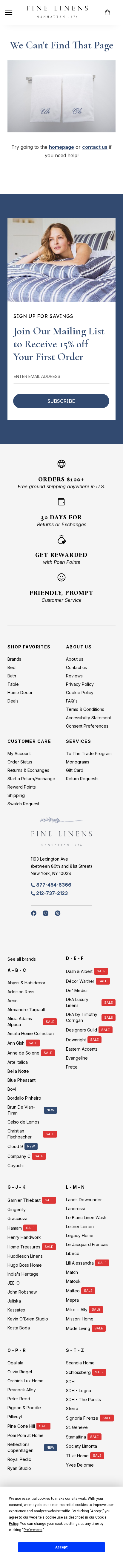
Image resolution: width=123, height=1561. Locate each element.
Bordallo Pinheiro (24, 1098)
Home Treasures (23, 1246)
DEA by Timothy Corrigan (81, 1017)
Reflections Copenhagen (20, 1447)
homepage (61, 147)
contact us (94, 147)
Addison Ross (20, 991)
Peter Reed (18, 1398)
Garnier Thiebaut (24, 1200)
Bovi (11, 1089)
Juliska (14, 1300)
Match (72, 1272)
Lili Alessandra (80, 1262)
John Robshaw (22, 1291)
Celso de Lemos (23, 1121)
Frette (72, 1066)
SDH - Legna (78, 1390)
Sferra (72, 1408)
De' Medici (76, 990)
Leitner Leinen (80, 1226)
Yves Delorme (80, 1464)
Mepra (72, 1300)
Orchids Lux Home (25, 1380)
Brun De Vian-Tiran (21, 1109)
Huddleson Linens (25, 1256)
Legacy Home (79, 1235)
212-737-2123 (52, 893)
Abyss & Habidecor (26, 982)
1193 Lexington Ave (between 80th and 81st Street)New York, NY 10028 (61, 866)
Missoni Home (79, 1318)
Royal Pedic (19, 1459)
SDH (70, 1381)
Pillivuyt (14, 1416)
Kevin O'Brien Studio (27, 1318)
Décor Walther (80, 981)
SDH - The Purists (83, 1399)
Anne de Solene (23, 1052)
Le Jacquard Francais (87, 1244)
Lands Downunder (84, 1199)
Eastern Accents (82, 1049)
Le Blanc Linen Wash (86, 1217)
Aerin (12, 1000)
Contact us (76, 667)
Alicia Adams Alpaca (19, 1021)
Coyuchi (15, 1165)
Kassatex (16, 1309)
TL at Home (77, 1455)
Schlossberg (78, 1372)
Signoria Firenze (82, 1418)
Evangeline (77, 1057)
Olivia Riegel (19, 1371)
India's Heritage (23, 1274)
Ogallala (15, 1362)
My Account (19, 753)
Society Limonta (81, 1446)
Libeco (72, 1253)
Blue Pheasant (21, 1080)
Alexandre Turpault (26, 1009)
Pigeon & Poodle (24, 1407)
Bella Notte (18, 1071)
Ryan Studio (19, 1468)
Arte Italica (17, 1062)
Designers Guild (81, 1029)
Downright (76, 1039)
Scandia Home (80, 1362)
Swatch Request (23, 803)
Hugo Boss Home (24, 1265)
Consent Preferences (87, 726)
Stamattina (76, 1436)
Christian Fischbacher (19, 1133)
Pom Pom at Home (25, 1435)
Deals (13, 700)
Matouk (73, 1281)
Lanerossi (75, 1208)
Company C (18, 1156)
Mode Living (78, 1328)
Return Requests (82, 778)
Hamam (14, 1228)
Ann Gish (15, 1043)
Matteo (73, 1290)
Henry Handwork (24, 1237)
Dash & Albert (79, 971)
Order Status (19, 761)
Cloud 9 (15, 1146)
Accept (61, 1547)
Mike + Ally (76, 1309)
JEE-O (13, 1282)
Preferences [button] (33, 1530)
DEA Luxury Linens (77, 1002)
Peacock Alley (21, 1389)
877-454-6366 (53, 885)
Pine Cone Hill (21, 1426)
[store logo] (57, 12)
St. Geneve (77, 1427)
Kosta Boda (18, 1327)
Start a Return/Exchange (31, 778)
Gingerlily (16, 1209)
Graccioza (17, 1218)
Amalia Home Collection (30, 1033)
